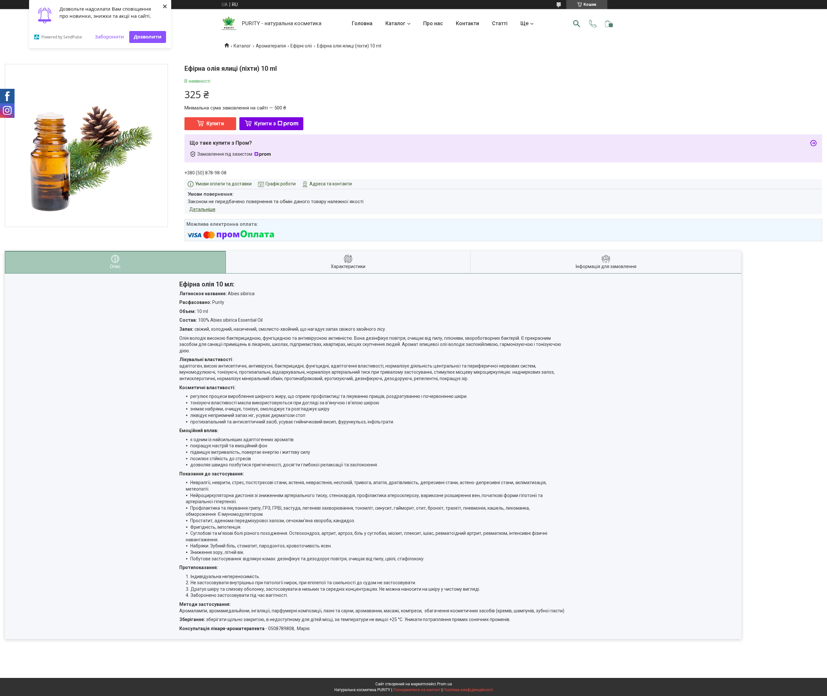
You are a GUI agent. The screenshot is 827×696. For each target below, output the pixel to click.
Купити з (265, 123)
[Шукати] (576, 23)
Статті (500, 23)
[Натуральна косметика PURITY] (229, 24)
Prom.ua (444, 684)
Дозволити (148, 36)
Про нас (433, 23)
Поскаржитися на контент (417, 690)
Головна (362, 23)
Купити (215, 123)
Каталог (395, 23)
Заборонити (109, 36)
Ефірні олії (301, 45)
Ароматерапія (271, 45)
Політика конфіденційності (468, 690)
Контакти (467, 23)
